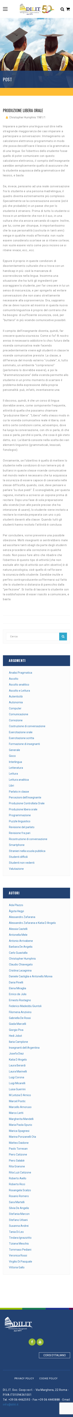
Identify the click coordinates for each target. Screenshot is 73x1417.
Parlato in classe (19, 791)
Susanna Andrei (19, 1225)
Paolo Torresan (18, 1148)
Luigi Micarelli (17, 1083)
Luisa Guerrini (17, 1089)
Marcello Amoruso (20, 1107)
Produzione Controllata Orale (27, 803)
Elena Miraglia (17, 988)
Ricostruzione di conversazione (28, 839)
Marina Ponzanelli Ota (22, 1136)
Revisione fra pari (19, 833)
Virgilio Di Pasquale (20, 1261)
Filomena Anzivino (20, 1012)
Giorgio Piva (16, 1029)
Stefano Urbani (18, 1219)
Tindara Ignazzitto (20, 1237)
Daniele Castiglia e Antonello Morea (30, 976)
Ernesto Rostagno (20, 1000)
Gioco (12, 755)
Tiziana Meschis (19, 1243)
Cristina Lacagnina (20, 970)
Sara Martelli (17, 1202)
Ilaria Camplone (18, 1041)
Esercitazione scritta (21, 738)
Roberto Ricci (17, 1184)
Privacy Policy (24, 1378)
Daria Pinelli (16, 982)
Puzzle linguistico (19, 821)
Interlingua (15, 761)
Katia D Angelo (18, 1059)
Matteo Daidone (19, 1142)
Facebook (32, 1342)
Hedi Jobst (15, 1035)
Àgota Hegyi (16, 911)
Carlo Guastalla (18, 952)
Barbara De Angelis (21, 946)
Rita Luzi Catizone (20, 1172)
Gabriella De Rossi (20, 1018)
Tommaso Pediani (20, 1249)
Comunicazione (18, 714)
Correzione (16, 720)
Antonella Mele (18, 934)
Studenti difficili (18, 856)
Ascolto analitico (19, 684)
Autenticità (16, 696)
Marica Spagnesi (19, 1130)
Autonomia (16, 702)
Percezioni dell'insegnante (25, 797)
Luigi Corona (16, 1077)
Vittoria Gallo (17, 1267)
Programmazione (20, 815)
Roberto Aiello (17, 1178)
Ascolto (13, 678)
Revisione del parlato (21, 827)
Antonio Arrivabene (21, 940)
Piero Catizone (18, 1154)
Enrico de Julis (17, 994)
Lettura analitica (19, 779)
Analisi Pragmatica (20, 672)
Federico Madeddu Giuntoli (25, 1006)
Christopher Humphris (22, 958)
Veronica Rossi (18, 1255)
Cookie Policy (48, 1378)
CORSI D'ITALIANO (54, 1355)
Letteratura (16, 767)
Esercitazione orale (21, 732)
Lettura (13, 773)
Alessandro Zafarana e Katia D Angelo (32, 922)
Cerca (63, 636)
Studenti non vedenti (21, 862)
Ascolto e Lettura (19, 690)
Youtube (40, 1342)
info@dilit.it (10, 1404)
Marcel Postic (17, 1101)
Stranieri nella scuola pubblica (27, 851)
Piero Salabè (17, 1160)
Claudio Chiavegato (21, 964)
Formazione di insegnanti (24, 744)
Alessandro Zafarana (22, 917)
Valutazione (16, 868)
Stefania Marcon (19, 1213)
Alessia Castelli (18, 928)
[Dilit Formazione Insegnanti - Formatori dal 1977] (36, 9)
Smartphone (17, 844)
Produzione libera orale (23, 809)
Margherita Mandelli (21, 1119)
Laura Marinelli (18, 1071)
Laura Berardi (17, 1065)
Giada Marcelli (17, 1023)
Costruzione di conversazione (27, 726)
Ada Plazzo (16, 905)
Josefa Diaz (16, 1053)
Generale (14, 750)
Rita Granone (17, 1166)
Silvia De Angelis (19, 1208)
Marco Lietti (16, 1112)
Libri (11, 785)
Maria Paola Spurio (20, 1124)
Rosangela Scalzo (20, 1190)
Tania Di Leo (16, 1231)
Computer (15, 708)
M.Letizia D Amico (20, 1095)
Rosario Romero (19, 1196)
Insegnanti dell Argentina (24, 1047)
